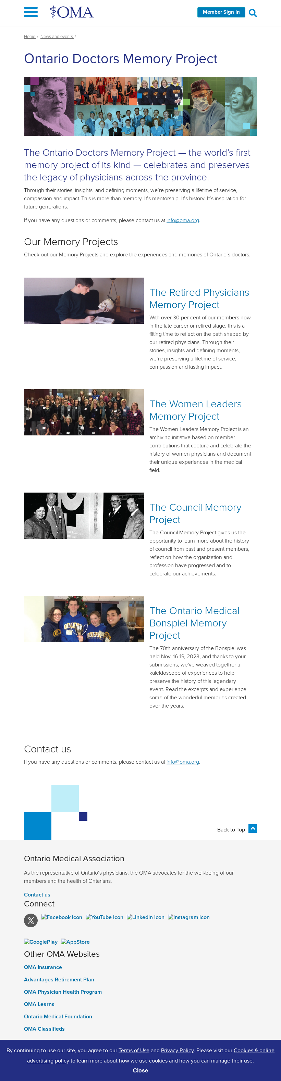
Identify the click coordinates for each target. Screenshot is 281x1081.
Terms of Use (134, 1050)
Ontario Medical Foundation (58, 1016)
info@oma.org (183, 220)
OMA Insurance (43, 967)
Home (30, 36)
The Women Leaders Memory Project (195, 409)
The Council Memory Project (195, 513)
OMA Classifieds (44, 1029)
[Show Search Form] (253, 12)
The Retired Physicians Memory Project (199, 298)
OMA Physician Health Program (63, 992)
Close (140, 1070)
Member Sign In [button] (221, 12)
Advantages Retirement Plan (59, 979)
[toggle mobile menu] (140, 13)
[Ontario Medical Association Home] (72, 11)
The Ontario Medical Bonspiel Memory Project (194, 622)
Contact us (37, 895)
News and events (57, 36)
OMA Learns (39, 1004)
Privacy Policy (177, 1050)
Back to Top (231, 829)
